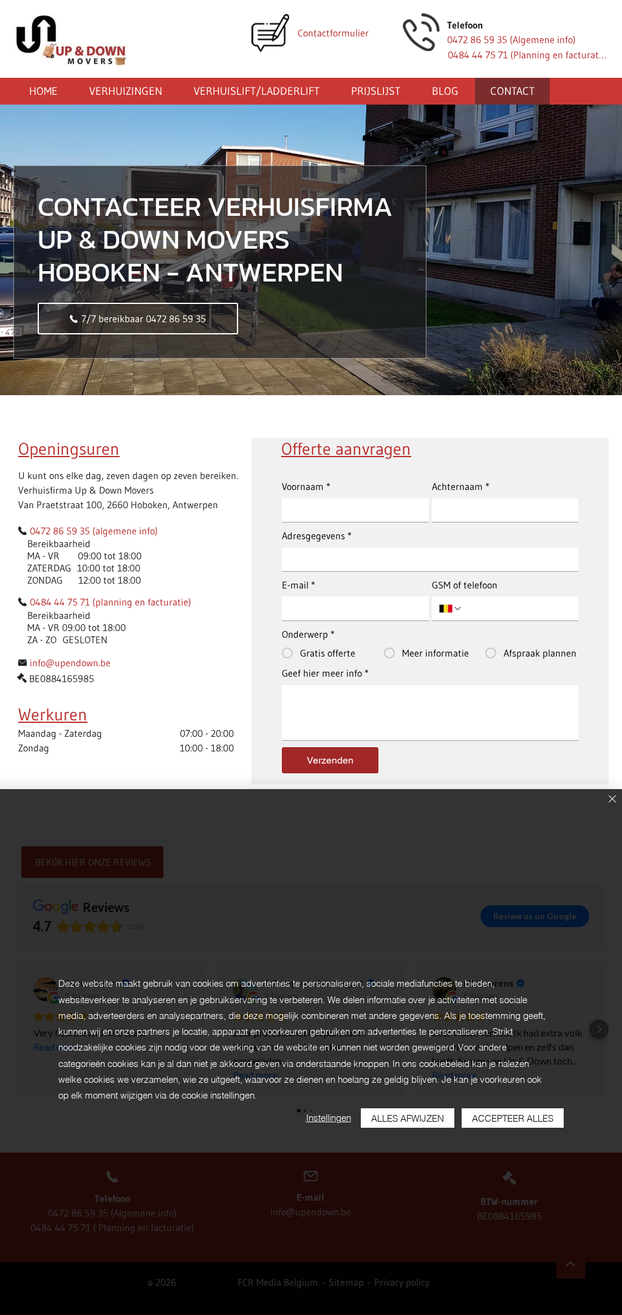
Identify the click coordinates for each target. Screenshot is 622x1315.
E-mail (298, 585)
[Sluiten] (612, 800)
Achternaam (461, 486)
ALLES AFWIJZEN (407, 1118)
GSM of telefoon (464, 585)
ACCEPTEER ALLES (512, 1118)
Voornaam (306, 486)
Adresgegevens (317, 536)
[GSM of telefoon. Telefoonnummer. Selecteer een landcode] (450, 608)
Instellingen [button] (328, 1117)
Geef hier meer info (325, 673)
